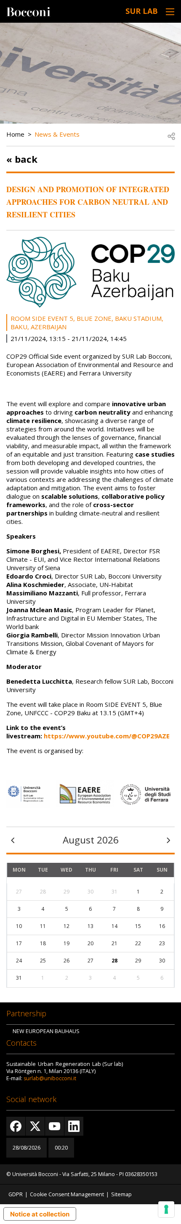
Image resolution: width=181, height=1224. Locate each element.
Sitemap (121, 1194)
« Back (21, 159)
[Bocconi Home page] (28, 11)
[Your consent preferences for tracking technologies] (166, 1209)
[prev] (12, 840)
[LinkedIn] (73, 1126)
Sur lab (141, 11)
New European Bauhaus (46, 1031)
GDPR (15, 1194)
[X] (35, 1126)
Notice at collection (39, 1214)
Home (15, 134)
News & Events (57, 134)
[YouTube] (54, 1126)
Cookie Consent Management (67, 1194)
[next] (168, 840)
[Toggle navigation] (170, 11)
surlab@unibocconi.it (50, 1078)
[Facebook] (15, 1126)
